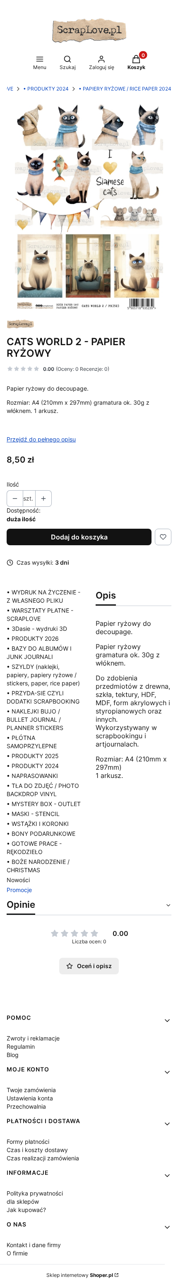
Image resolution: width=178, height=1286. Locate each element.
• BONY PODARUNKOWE (41, 833)
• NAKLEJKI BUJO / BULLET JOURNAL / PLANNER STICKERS (35, 719)
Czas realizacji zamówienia (43, 1158)
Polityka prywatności (35, 1193)
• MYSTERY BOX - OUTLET (44, 803)
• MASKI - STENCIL (33, 813)
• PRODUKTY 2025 (33, 755)
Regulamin (21, 1046)
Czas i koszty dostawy (37, 1149)
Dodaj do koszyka (79, 537)
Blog (13, 1054)
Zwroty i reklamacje (33, 1038)
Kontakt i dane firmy (34, 1244)
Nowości (18, 879)
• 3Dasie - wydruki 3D (37, 628)
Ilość (13, 484)
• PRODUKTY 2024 (46, 89)
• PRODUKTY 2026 (33, 638)
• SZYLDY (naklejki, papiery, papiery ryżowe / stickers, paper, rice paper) (43, 675)
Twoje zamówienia (31, 1089)
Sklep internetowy (79, 1275)
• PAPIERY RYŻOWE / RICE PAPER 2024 (125, 89)
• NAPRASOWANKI (32, 775)
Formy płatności (28, 1141)
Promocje (19, 889)
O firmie (17, 1253)
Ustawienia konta (30, 1098)
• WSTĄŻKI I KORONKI (38, 823)
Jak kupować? (26, 1209)
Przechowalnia (26, 1106)
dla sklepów (23, 1201)
